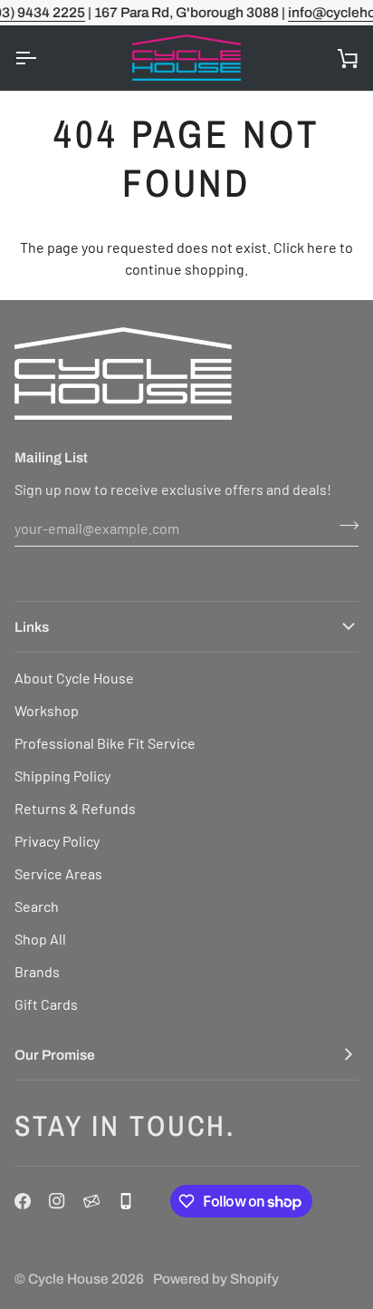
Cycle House (68, 1278)
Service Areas (58, 873)
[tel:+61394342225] (126, 1201)
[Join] (344, 525)
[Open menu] (41, 58)
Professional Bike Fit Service (105, 742)
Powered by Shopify (216, 1278)
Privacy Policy (57, 840)
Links (31, 627)
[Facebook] (22, 1201)
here (322, 247)
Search (36, 906)
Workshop (46, 710)
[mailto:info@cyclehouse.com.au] (91, 1201)
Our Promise (54, 1054)
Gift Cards (46, 1004)
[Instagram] (57, 1201)
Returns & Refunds (75, 808)
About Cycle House (74, 677)
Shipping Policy (62, 775)
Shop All (40, 938)
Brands (37, 971)
